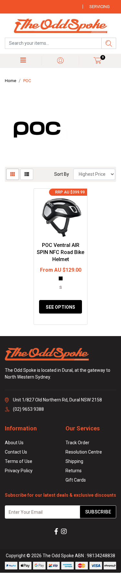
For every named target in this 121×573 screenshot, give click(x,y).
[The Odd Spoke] (60, 26)
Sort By (61, 174)
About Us (14, 442)
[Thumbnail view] (12, 174)
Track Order (77, 442)
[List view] (26, 174)
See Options (60, 307)
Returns (74, 470)
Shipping (74, 461)
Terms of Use (18, 461)
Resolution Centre (84, 452)
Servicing (99, 7)
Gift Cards (76, 480)
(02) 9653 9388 (28, 409)
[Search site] (108, 43)
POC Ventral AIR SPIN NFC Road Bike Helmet (60, 252)
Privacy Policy (19, 470)
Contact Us (16, 452)
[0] (98, 60)
